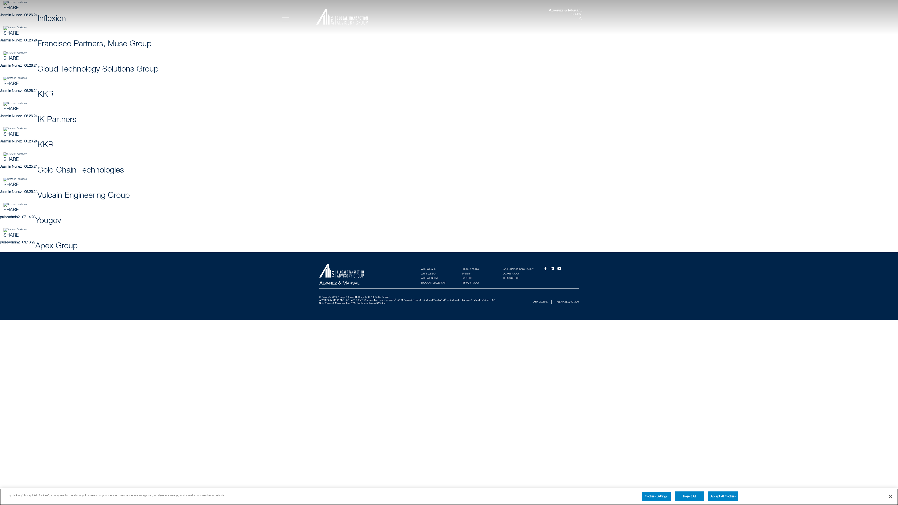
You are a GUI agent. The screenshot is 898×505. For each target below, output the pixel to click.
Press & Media (470, 268)
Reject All (689, 496)
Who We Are (428, 268)
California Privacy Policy (518, 268)
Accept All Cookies (723, 496)
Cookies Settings (656, 496)
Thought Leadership (433, 282)
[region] (449, 496)
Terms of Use (511, 278)
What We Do (428, 273)
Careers (467, 278)
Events (466, 273)
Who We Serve (429, 278)
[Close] (890, 496)
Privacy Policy (470, 282)
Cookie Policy (511, 273)
